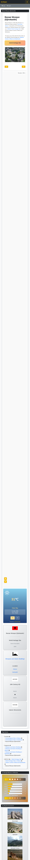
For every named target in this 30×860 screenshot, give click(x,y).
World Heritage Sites (17, 759)
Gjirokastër (20, 24)
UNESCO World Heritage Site (13, 28)
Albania (6, 25)
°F (17, 618)
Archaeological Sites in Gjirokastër (14, 739)
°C (12, 618)
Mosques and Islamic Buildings (15, 659)
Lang (4, 5)
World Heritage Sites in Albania (13, 760)
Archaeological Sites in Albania (13, 738)
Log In (9, 5)
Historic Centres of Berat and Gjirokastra (15, 762)
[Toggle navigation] (27, 2)
